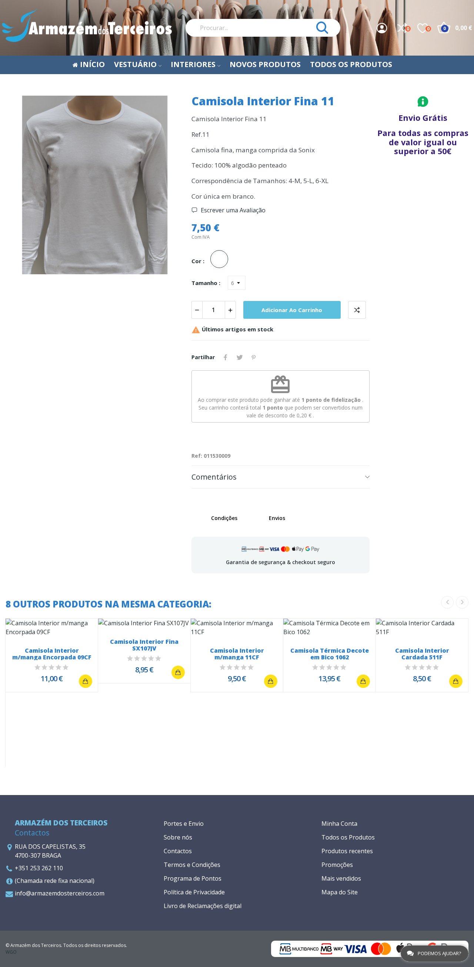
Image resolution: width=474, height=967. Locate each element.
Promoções (337, 865)
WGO (11, 952)
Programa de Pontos (192, 878)
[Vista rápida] (51, 627)
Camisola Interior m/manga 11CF (237, 654)
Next (462, 602)
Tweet (240, 357)
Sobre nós (178, 837)
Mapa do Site (339, 892)
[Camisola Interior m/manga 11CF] (270, 681)
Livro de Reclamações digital (202, 906)
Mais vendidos (341, 878)
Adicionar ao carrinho (291, 310)
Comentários (214, 477)
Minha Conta (339, 823)
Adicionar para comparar (357, 310)
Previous (447, 602)
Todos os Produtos (348, 837)
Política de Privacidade (194, 892)
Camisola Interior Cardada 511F (422, 654)
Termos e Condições (192, 865)
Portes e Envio (184, 823)
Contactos (178, 851)
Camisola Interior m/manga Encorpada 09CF (51, 654)
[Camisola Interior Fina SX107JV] (178, 672)
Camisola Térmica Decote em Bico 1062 (329, 654)
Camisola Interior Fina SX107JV (144, 645)
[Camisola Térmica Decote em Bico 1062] (363, 681)
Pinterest (254, 357)
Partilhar (225, 357)
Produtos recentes (347, 851)
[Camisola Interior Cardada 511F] (456, 681)
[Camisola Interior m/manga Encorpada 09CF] (85, 681)
